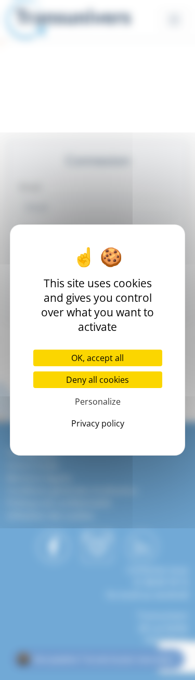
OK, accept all (97, 358)
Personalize (98, 401)
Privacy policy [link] (97, 423)
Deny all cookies (97, 379)
